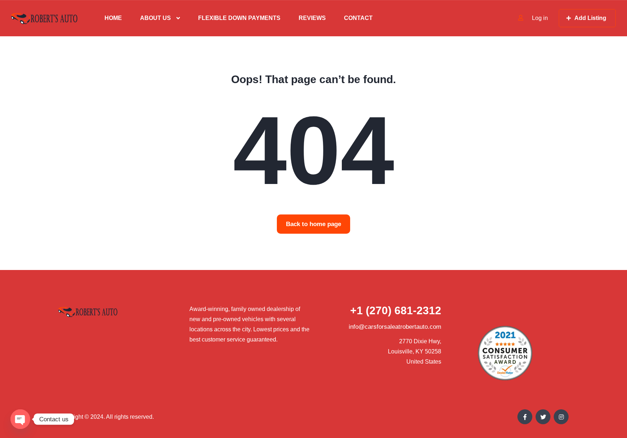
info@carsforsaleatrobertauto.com (395, 326)
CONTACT (358, 18)
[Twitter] (543, 416)
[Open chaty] (20, 419)
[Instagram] (561, 416)
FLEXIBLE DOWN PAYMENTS (239, 18)
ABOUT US (155, 18)
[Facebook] (524, 416)
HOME (113, 18)
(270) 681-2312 (395, 310)
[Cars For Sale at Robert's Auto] (44, 18)
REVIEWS (312, 18)
